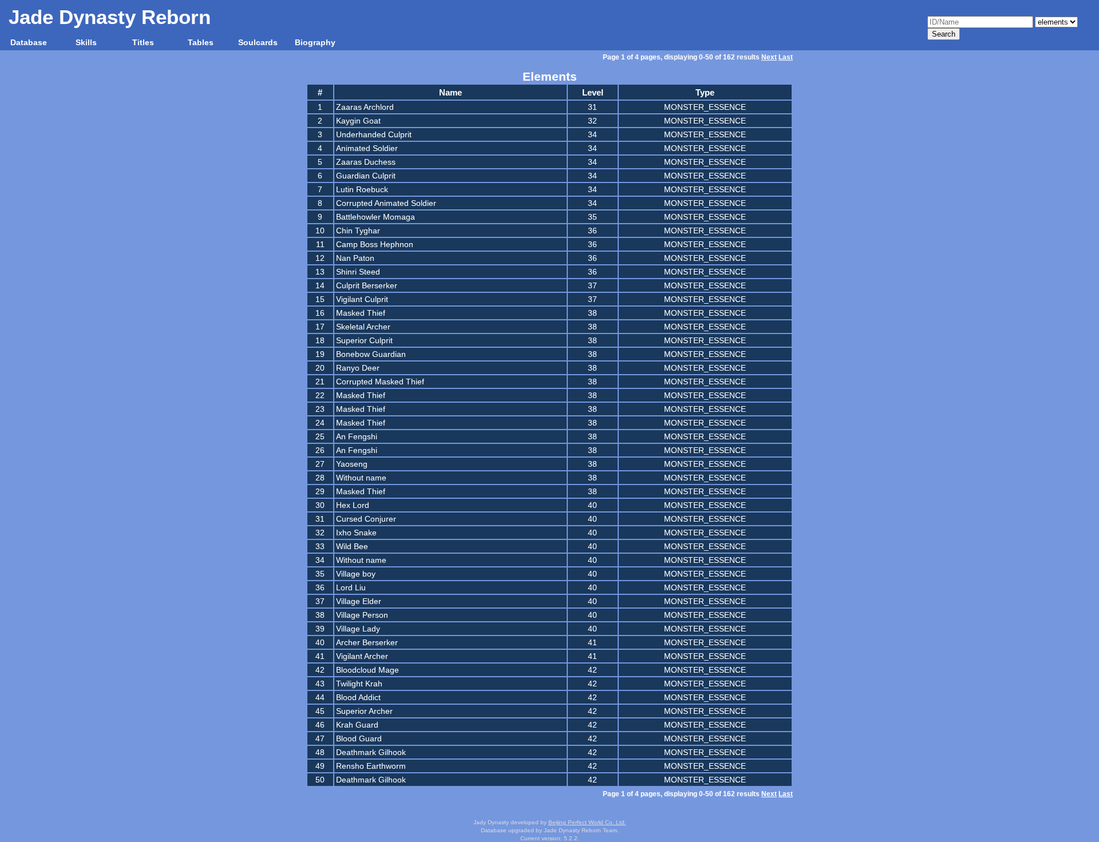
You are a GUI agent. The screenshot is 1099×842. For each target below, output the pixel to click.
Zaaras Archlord (365, 107)
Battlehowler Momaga (375, 216)
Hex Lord (352, 505)
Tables (201, 42)
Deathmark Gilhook (371, 752)
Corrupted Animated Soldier (386, 203)
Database (28, 42)
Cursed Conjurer (366, 518)
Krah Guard (357, 724)
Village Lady (358, 628)
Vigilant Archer (362, 656)
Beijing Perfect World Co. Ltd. (587, 822)
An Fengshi (356, 436)
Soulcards (258, 42)
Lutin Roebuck (362, 189)
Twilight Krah (359, 683)
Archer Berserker (367, 642)
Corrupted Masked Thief (380, 381)
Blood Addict (358, 697)
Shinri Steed (358, 271)
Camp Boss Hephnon (374, 244)
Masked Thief (360, 312)
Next (769, 57)
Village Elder (358, 601)
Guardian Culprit (366, 175)
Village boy (355, 573)
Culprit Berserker (366, 285)
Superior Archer (364, 711)
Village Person (362, 614)
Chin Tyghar (358, 230)
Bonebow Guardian (371, 354)
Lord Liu (351, 587)
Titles (143, 42)
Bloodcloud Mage (367, 669)
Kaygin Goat (358, 120)
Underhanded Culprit (374, 134)
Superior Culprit (364, 340)
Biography (315, 42)
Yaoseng (351, 463)
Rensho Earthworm (371, 765)
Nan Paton (355, 258)
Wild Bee (352, 546)
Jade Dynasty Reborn (110, 17)
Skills (86, 42)
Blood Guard (359, 738)
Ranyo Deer (357, 367)
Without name (361, 477)
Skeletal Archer (363, 326)
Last (785, 57)
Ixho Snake (356, 532)
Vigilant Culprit (362, 299)
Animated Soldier (367, 148)
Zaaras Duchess (366, 161)
